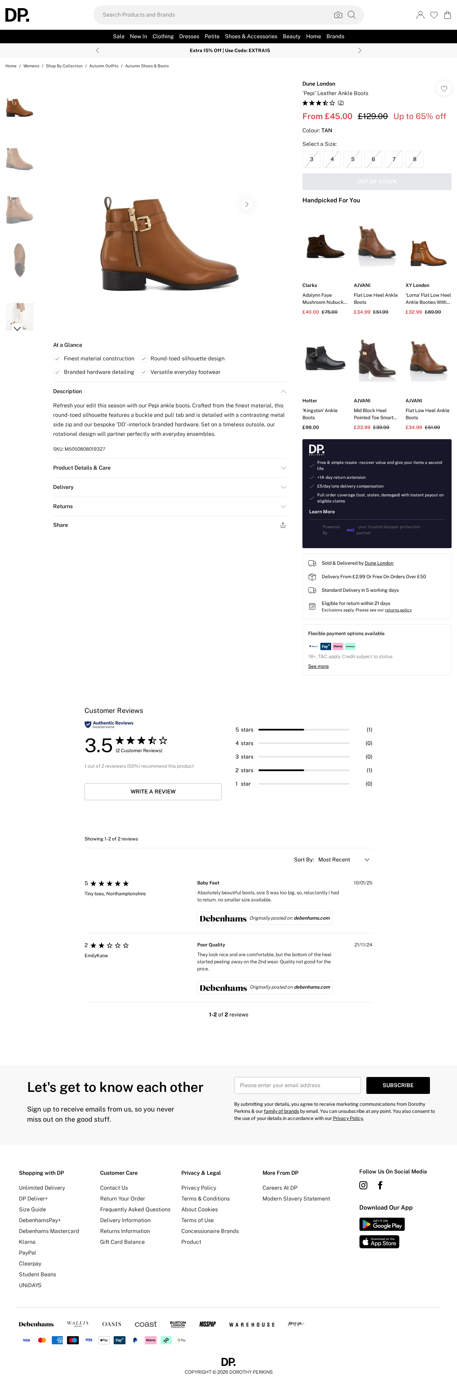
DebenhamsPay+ (40, 1220)
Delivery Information (125, 1220)
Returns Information (125, 1231)
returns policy (398, 610)
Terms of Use (197, 1220)
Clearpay (30, 1263)
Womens (31, 66)
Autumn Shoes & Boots (147, 66)
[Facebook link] (380, 1185)
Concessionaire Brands (210, 1231)
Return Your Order (122, 1198)
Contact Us (114, 1188)
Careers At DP (279, 1188)
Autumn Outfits (103, 66)
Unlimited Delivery (42, 1188)
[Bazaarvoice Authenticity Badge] (109, 724)
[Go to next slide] (246, 204)
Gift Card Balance (122, 1242)
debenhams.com (311, 918)
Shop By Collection (64, 66)
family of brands (281, 1111)
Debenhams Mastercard (49, 1231)
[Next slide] (360, 50)
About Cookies (199, 1209)
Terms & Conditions (205, 1198)
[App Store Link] (382, 1233)
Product (191, 1242)
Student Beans (37, 1274)
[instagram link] (363, 1185)
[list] (169, 204)
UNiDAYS (30, 1285)
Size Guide (32, 1209)
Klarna (27, 1242)
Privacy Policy (198, 1188)
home (11, 66)
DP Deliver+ (33, 1198)
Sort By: (305, 859)
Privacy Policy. (348, 1118)
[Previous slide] (97, 50)
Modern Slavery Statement (296, 1198)
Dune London (318, 84)
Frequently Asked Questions (135, 1209)
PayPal (27, 1253)
